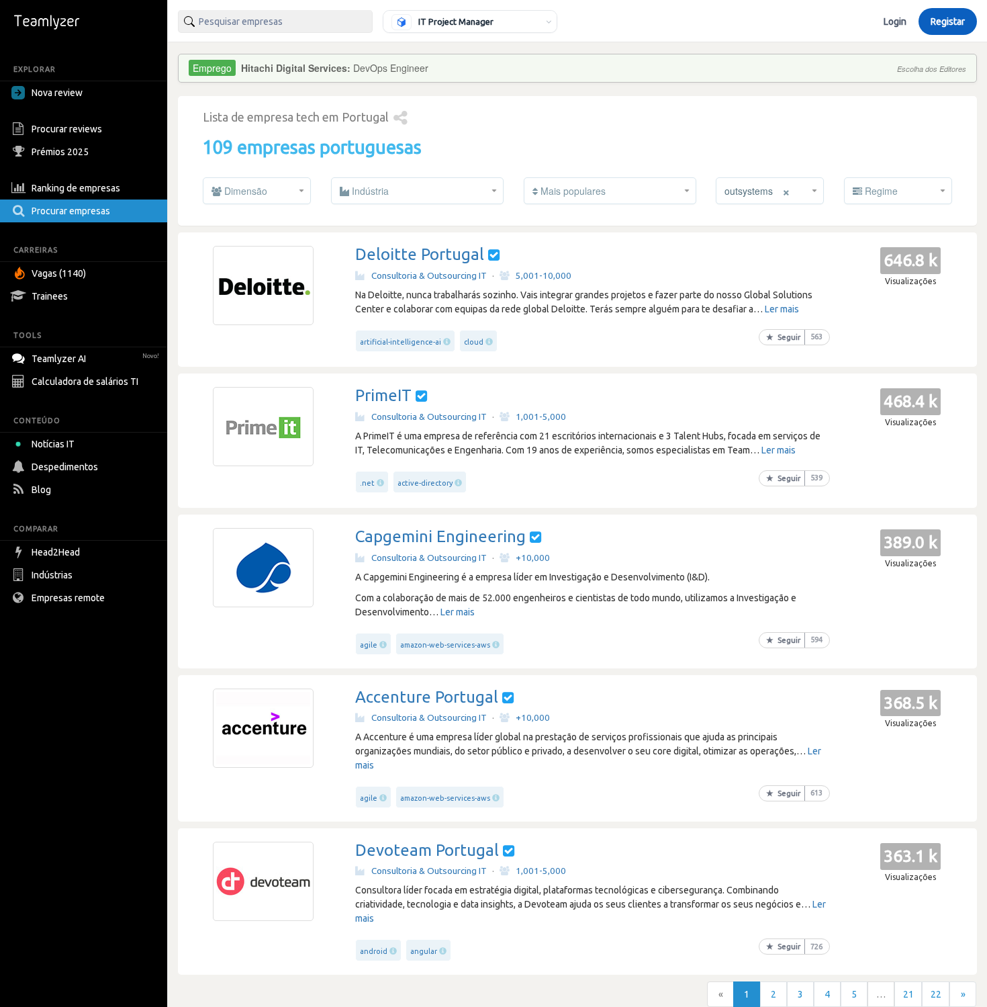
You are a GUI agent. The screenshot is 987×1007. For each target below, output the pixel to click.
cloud (473, 342)
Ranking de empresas (76, 188)
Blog (41, 489)
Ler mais (782, 309)
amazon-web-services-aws (445, 645)
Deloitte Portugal (419, 254)
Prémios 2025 (60, 151)
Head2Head (56, 552)
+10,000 (533, 557)
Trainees (50, 296)
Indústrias (52, 575)
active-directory (425, 483)
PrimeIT (383, 395)
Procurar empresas (71, 211)
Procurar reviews (67, 129)
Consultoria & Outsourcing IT (429, 275)
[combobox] (275, 21)
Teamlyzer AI (95, 359)
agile (368, 645)
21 (908, 994)
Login (895, 21)
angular (423, 951)
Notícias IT (53, 444)
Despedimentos (65, 467)
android (373, 951)
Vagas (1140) (59, 273)
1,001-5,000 (541, 416)
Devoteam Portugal (427, 850)
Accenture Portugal (426, 697)
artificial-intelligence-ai (400, 342)
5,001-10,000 (543, 275)
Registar (948, 21)
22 (936, 994)
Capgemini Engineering (440, 536)
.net (367, 483)
